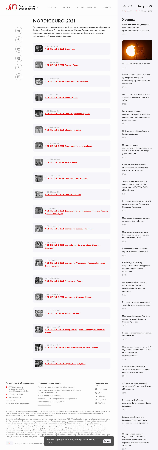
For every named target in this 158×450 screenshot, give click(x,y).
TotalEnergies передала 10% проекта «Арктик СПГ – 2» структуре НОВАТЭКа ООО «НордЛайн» (135, 186)
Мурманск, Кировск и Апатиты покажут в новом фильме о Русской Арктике (136, 319)
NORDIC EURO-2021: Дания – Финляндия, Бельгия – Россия (71, 347)
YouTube (101, 403)
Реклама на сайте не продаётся (17, 404)
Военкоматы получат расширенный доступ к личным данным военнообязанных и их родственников (136, 115)
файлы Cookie (67, 439)
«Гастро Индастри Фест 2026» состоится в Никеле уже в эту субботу (136, 97)
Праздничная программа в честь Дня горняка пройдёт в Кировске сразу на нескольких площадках (136, 79)
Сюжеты (107, 7)
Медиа (66, 7)
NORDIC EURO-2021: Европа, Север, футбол (65, 363)
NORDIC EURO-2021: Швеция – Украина (63, 130)
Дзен (100, 393)
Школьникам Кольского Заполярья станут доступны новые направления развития (135, 420)
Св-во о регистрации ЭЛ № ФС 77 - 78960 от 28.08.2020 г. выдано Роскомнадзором (60, 391)
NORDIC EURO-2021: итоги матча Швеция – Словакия (69, 228)
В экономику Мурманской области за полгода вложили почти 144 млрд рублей (135, 167)
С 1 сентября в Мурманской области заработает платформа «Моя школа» (136, 386)
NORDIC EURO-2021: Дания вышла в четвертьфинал (68, 146)
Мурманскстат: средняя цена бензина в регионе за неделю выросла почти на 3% (135, 235)
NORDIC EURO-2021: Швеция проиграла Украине (67, 113)
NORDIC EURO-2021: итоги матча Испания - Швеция (68, 297)
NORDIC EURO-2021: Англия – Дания (61, 65)
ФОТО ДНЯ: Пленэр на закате (136, 63)
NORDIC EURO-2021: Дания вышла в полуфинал (66, 81)
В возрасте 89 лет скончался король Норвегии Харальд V (135, 250)
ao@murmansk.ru (14, 397)
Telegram (101, 396)
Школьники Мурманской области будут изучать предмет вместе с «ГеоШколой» (136, 369)
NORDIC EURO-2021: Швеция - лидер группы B (66, 178)
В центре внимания (86, 7)
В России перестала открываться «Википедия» (137, 334)
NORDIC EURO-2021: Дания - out (60, 49)
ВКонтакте (102, 389)
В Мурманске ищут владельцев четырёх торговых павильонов (136, 303)
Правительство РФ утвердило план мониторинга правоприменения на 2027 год (136, 27)
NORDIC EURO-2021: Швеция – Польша (63, 194)
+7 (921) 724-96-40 (15, 394)
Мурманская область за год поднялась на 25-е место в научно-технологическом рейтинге (134, 287)
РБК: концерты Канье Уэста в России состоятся (135, 132)
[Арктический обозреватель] (20, 7)
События (52, 7)
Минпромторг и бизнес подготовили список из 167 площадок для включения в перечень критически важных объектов (135, 440)
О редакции (10, 401)
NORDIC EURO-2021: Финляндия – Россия (64, 281)
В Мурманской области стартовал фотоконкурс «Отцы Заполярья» (136, 403)
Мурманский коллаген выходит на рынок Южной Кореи (136, 219)
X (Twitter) (102, 400)
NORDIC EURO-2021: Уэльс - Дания (61, 162)
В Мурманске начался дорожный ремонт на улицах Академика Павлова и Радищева (136, 204)
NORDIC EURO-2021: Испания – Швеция (63, 313)
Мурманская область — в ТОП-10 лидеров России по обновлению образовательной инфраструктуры (136, 351)
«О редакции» (47, 415)
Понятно (107, 441)
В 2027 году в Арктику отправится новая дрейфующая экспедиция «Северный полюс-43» (136, 267)
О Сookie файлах (44, 405)
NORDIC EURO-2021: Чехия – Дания (61, 97)
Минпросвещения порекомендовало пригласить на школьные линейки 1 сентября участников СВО (137, 149)
